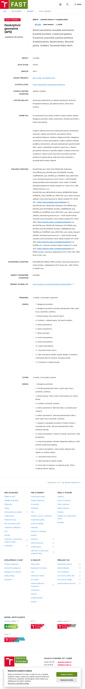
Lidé (32, 572)
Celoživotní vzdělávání (12, 527)
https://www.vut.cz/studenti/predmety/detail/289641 (52, 284)
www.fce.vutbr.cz (64, 662)
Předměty (30, 11)
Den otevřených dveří (12, 524)
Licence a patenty (64, 500)
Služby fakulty (9, 576)
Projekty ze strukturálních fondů (66, 517)
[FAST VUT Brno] (14, 4)
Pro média (35, 579)
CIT (59, 482)
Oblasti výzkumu (63, 508)
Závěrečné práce (40, 543)
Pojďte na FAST (9, 496)
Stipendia (34, 527)
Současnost (35, 590)
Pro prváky (35, 504)
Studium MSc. (9, 516)
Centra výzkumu (63, 504)
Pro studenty (17, 11)
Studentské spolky (37, 520)
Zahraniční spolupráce (12, 568)
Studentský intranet (67, 564)
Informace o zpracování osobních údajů (13, 540)
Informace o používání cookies (18, 683)
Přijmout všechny (67, 674)
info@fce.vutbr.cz (64, 665)
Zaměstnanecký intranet (69, 583)
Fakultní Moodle (65, 568)
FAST (5, 11)
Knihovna (37, 539)
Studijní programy (37, 500)
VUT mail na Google (67, 579)
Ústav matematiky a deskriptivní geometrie (49, 84)
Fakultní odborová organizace (37, 585)
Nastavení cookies (67, 680)
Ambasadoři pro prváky (15, 512)
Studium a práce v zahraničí (41, 516)
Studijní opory (38, 547)
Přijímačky (8, 504)
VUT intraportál (65, 572)
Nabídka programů (11, 500)
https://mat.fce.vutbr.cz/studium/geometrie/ (54, 222)
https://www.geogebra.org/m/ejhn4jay (51, 202)
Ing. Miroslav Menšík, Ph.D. (71, 482)
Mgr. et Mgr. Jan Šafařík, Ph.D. (44, 78)
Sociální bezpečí (36, 598)
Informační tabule (37, 576)
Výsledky (60, 522)
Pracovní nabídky (37, 524)
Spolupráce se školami (12, 572)
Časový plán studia (38, 496)
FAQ (6, 531)
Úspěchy (60, 496)
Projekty (60, 512)
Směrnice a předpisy (38, 531)
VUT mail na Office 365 (68, 576)
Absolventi (8, 579)
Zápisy (6, 508)
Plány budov (35, 564)
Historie (34, 594)
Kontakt (7, 535)
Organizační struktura (39, 568)
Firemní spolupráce (11, 564)
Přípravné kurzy (10, 520)
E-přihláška (11, 545)
